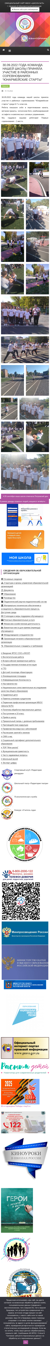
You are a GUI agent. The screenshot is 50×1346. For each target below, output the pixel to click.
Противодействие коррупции (15, 725)
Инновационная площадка (14, 676)
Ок (25, 1342)
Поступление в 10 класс (13, 713)
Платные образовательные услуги (19, 620)
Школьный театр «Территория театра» (31, 783)
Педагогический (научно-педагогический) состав (25, 602)
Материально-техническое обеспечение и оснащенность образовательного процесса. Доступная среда (21, 608)
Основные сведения (12, 579)
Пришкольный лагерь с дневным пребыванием (23, 721)
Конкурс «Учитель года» (25, 810)
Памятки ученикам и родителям (16, 699)
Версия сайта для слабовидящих (25, 9)
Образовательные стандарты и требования (23, 646)
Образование (9, 594)
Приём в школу (9, 717)
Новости (5, 86)
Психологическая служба (25, 797)
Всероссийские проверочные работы (18, 661)
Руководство (9, 598)
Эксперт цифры (9, 763)
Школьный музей (10, 759)
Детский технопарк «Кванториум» (17, 672)
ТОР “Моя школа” (10, 747)
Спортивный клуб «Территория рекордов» (28, 772)
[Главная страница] (3, 50)
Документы (8, 590)
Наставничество (9, 684)
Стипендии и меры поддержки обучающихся (23, 616)
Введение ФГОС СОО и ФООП (16, 653)
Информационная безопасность (16, 680)
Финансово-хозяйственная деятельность (21, 624)
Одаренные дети (10, 695)
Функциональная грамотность (15, 751)
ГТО (4, 668)
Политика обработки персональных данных (21, 710)
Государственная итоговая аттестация (19, 665)
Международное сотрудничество (18, 635)
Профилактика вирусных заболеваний (19, 729)
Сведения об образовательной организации (25, 6)
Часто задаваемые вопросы (14, 755)
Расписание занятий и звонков (16, 732)
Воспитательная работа (13, 657)
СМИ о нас (7, 736)
